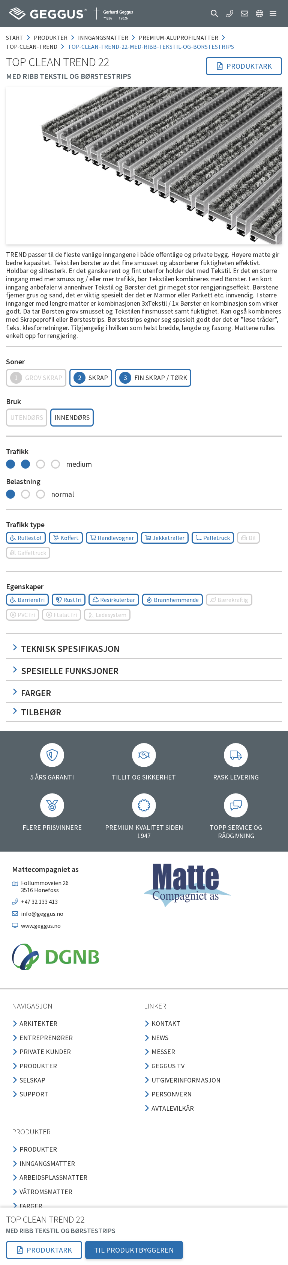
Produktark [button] (249, 66)
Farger (36, 693)
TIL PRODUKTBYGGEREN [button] (134, 1249)
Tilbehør (41, 712)
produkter (51, 37)
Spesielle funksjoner (69, 671)
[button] (214, 13)
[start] (71, 14)
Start (14, 37)
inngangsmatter (103, 37)
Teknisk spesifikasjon (70, 648)
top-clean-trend (31, 46)
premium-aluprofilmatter (178, 37)
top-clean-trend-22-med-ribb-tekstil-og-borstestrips (151, 46)
